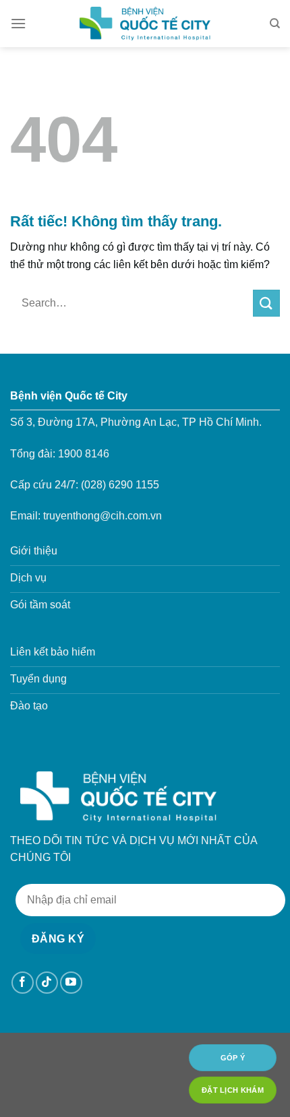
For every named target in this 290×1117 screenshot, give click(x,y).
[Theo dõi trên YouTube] (71, 982)
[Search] (275, 23)
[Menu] (18, 23)
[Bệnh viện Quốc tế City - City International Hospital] (145, 23)
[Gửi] (266, 303)
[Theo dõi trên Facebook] (22, 982)
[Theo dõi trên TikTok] (47, 982)
